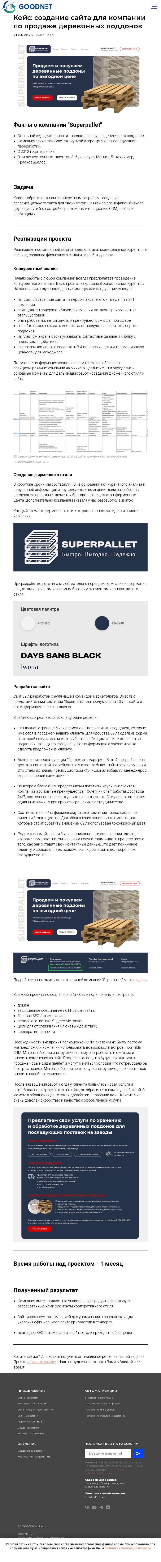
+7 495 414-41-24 (95, 1496)
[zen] (108, 1507)
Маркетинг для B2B (30, 1421)
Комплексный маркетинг (33, 1403)
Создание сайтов (28, 1427)
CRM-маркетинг (28, 1415)
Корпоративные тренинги (34, 1456)
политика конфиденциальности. (128, 1548)
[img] (27, 7)
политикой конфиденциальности (104, 1471)
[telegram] (101, 1507)
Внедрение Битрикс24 (99, 1397)
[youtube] (94, 1507)
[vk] (87, 1507)
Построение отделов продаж (102, 1403)
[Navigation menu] (154, 7)
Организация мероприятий (35, 1409)
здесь (141, 980)
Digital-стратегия (28, 1397)
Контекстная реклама (31, 1433)
